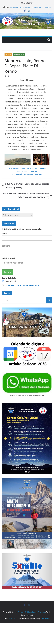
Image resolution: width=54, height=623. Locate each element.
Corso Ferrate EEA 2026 (19, 7)
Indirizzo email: (8, 258)
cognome (6, 246)
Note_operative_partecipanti (22, 174)
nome (4, 233)
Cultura (8, 55)
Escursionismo (19, 55)
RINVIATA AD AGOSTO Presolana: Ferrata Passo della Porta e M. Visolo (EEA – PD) (26, 195)
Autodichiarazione (22, 171)
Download (42, 168)
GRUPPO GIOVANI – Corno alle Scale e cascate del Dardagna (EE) (27, 185)
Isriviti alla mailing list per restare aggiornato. (22, 229)
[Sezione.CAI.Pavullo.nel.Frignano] (27, 15)
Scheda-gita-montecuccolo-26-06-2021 (22, 168)
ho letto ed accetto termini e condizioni (22, 285)
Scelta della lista (9, 278)
